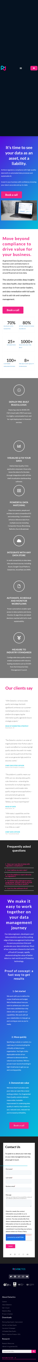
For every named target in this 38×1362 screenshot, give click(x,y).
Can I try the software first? (17, 888)
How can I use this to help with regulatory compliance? (17, 865)
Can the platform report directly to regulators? (18, 875)
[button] (20, 68)
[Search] (33, 1351)
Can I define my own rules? (17, 870)
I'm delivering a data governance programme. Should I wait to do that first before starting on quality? (18, 882)
